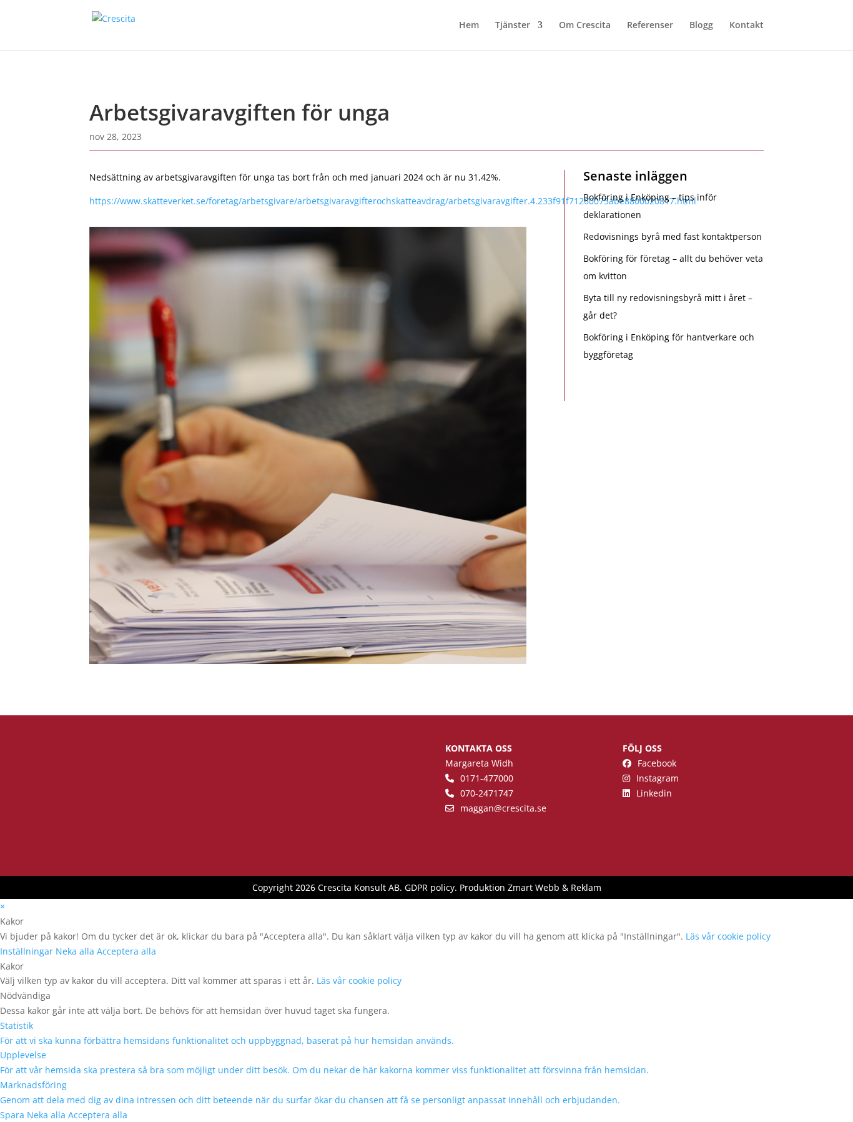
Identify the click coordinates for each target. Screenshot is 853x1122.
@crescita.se (520, 808)
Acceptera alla (126, 951)
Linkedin (654, 793)
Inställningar (28, 951)
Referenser (650, 26)
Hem (469, 26)
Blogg (701, 26)
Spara (13, 1115)
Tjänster (512, 26)
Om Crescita (585, 26)
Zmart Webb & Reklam (554, 887)
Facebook (657, 763)
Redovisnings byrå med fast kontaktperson (672, 236)
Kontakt (746, 26)
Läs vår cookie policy (728, 936)
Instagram (657, 778)
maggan (477, 808)
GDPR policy (430, 887)
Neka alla (76, 951)
